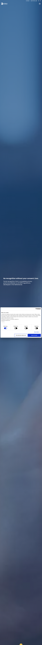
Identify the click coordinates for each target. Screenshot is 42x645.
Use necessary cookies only (21, 335)
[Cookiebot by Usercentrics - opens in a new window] (36, 309)
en (40, 0)
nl (38, 0)
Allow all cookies (34, 335)
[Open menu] (40, 4)
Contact (27, 0)
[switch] (15, 328)
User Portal (33, 0)
